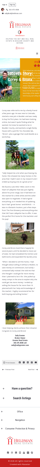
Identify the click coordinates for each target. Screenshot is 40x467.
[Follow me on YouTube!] (20, 453)
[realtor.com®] (28, 453)
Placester (26, 464)
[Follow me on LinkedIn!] (16, 453)
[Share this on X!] (24, 362)
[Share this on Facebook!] (20, 362)
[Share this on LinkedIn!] (28, 362)
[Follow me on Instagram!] (12, 453)
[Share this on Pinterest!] (32, 362)
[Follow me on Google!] (32, 453)
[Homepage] (20, 28)
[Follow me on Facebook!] (8, 453)
